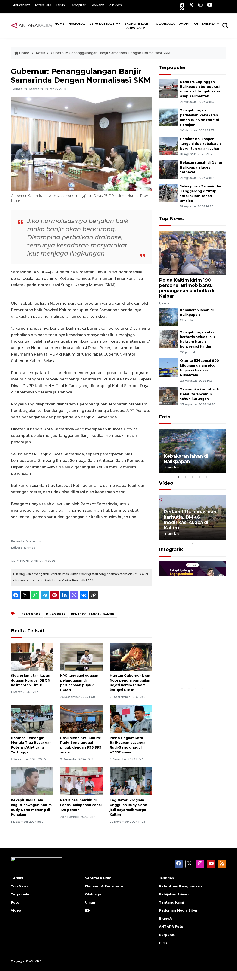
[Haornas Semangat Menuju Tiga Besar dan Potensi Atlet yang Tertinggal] (32, 719)
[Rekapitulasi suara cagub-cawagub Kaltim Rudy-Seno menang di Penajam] (32, 781)
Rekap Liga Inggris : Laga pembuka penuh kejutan (189, 667)
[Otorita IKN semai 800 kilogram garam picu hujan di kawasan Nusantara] (168, 367)
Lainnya (209, 23)
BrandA (165, 918)
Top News (97, 5)
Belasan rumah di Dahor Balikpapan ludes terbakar (201, 167)
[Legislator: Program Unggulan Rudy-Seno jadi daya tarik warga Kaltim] (131, 781)
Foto (165, 417)
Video (166, 483)
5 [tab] (206, 477)
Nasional (77, 23)
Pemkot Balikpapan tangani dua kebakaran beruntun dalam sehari (200, 144)
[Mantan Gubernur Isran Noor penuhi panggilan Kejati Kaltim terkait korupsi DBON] (131, 656)
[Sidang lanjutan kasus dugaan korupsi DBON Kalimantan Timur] (32, 656)
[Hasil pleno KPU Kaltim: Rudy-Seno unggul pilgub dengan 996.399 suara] (81, 719)
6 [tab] (199, 537)
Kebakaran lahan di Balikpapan (186, 458)
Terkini (60, 5)
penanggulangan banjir (92, 614)
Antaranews (21, 5)
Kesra (40, 53)
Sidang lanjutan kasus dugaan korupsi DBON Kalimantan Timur (30, 680)
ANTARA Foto (171, 927)
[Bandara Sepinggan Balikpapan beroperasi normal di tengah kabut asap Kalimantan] (168, 88)
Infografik (171, 549)
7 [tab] (206, 537)
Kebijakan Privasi (174, 894)
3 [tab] (192, 477)
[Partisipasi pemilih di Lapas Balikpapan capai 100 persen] (81, 781)
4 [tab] (199, 477)
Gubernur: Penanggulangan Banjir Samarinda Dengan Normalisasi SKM (110, 53)
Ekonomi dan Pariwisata (136, 26)
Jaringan (166, 878)
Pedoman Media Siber (178, 910)
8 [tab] (213, 537)
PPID (163, 943)
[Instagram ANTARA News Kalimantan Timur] (200, 5)
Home (60, 23)
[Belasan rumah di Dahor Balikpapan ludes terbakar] (168, 169)
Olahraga (165, 23)
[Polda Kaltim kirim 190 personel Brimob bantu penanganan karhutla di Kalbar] (192, 252)
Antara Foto (43, 5)
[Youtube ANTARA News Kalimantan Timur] (209, 5)
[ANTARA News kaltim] (32, 25)
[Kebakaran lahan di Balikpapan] (168, 316)
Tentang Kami (171, 902)
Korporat (167, 935)
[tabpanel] (192, 451)
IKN (195, 23)
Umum (183, 23)
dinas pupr (55, 614)
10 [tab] (192, 543)
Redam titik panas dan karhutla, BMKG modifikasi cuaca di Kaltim (190, 519)
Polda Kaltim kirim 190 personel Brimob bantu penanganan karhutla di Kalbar (186, 288)
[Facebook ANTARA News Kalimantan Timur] (182, 5)
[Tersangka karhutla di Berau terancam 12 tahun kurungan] (168, 396)
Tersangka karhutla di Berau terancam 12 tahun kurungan (199, 394)
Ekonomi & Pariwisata (104, 886)
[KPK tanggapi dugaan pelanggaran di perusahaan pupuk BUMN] (81, 656)
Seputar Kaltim (103, 23)
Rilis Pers (115, 5)
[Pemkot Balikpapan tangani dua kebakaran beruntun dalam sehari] (168, 145)
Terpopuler (78, 5)
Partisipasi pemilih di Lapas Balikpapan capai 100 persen (81, 805)
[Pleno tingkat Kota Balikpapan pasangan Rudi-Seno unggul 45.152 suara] (131, 719)
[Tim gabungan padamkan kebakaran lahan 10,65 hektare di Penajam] (168, 117)
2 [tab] (185, 477)
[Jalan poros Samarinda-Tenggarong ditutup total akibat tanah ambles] (168, 193)
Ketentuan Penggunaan (180, 886)
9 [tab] (220, 537)
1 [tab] (178, 477)
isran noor (30, 614)
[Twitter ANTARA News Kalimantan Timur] (191, 5)
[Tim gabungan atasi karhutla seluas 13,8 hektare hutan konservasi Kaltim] (168, 339)
